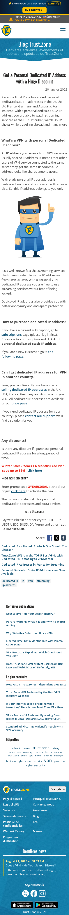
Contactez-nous (43, 804)
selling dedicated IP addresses (24, 389)
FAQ (35, 822)
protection (59, 761)
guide (24, 755)
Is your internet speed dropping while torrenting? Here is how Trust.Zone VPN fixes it (36, 705)
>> (32, 20)
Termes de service (14, 816)
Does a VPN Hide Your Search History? (30, 613)
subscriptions (11, 334)
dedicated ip (10, 581)
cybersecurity (35, 765)
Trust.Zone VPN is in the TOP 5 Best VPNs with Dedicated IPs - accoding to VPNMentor (32, 557)
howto (38, 755)
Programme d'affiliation (11, 839)
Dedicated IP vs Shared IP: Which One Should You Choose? (34, 548)
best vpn (58, 755)
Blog (36, 816)
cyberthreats (24, 761)
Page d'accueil (12, 799)
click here (35, 470)
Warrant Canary (13, 831)
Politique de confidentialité (13, 823)
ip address (8, 585)
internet (26, 748)
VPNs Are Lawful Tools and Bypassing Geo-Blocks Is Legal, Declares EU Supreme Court (33, 716)
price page (19, 403)
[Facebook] (50, 537)
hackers (39, 752)
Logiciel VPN (11, 804)
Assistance (40, 810)
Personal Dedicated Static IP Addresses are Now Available (33, 571)
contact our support (40, 416)
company (28, 752)
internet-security (53, 752)
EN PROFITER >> (34, 10)
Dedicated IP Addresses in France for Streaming (32, 564)
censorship (15, 752)
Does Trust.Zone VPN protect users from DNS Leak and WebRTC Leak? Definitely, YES (34, 665)
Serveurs (9, 810)
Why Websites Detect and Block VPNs (29, 633)
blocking (48, 755)
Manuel (38, 831)
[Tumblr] (64, 537)
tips (31, 755)
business (11, 761)
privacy (56, 748)
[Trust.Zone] (6, 30)
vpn (30, 581)
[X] (57, 537)
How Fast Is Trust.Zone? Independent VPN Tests (36, 684)
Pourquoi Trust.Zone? (47, 799)
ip (23, 581)
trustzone (13, 755)
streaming (43, 581)
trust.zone (41, 747)
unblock (15, 748)
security (37, 761)
